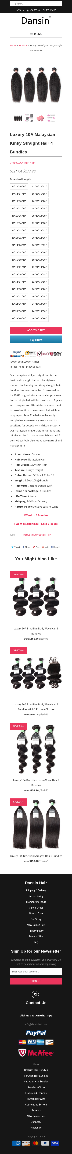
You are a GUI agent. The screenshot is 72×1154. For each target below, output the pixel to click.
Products (23, 45)
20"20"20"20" (39, 201)
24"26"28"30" (39, 311)
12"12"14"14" (19, 252)
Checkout (49, 10)
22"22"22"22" (19, 208)
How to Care (36, 913)
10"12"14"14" (19, 281)
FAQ (36, 942)
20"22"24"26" (39, 237)
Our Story (36, 919)
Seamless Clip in (36, 1087)
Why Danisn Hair (36, 925)
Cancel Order (36, 907)
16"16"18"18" (19, 259)
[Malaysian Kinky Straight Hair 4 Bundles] (36, 85)
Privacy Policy (36, 930)
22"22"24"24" (39, 267)
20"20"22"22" (19, 267)
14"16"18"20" (19, 230)
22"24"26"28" (19, 245)
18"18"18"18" (19, 201)
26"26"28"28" (39, 274)
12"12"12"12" (39, 186)
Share (27, 547)
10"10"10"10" (19, 186)
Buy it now (36, 340)
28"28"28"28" (39, 215)
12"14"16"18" (39, 223)
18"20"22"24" (19, 237)
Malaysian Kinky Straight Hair (37, 534)
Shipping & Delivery (36, 890)
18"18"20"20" (39, 259)
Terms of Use (36, 936)
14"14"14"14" (19, 193)
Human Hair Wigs (36, 1098)
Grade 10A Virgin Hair (22, 162)
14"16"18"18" (19, 289)
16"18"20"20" (39, 289)
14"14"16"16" (39, 252)
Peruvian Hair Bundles (36, 1075)
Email (57, 547)
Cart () (35, 10)
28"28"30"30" (19, 318)
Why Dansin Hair (36, 1116)
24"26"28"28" (39, 303)
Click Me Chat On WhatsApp (36, 1015)
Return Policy (36, 896)
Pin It (38, 547)
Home (36, 1064)
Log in (20, 10)
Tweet (17, 547)
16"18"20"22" (39, 230)
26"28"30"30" (39, 318)
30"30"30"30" (19, 311)
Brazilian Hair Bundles (36, 1070)
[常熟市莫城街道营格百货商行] (36, 21)
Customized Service (36, 1104)
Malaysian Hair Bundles (36, 1081)
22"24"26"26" (19, 303)
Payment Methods (36, 902)
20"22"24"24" (39, 296)
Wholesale (36, 1127)
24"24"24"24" (39, 208)
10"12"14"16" (19, 223)
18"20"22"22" (19, 296)
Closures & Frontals (36, 1093)
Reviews (36, 1110)
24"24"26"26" (19, 274)
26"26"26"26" (19, 215)
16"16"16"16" (39, 193)
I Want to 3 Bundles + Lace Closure (36, 523)
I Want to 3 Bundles (36, 515)
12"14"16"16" (39, 281)
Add (47, 547)
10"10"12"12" (39, 245)
